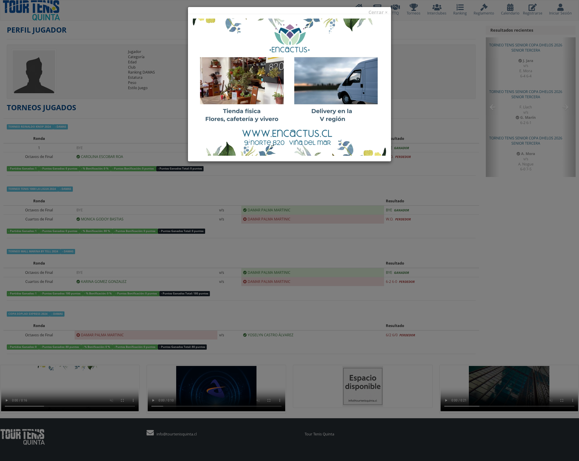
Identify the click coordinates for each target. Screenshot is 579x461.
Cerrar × (378, 12)
